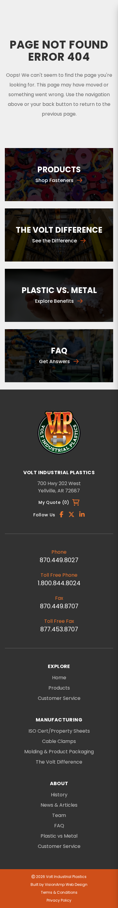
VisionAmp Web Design (66, 884)
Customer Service (59, 698)
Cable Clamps (59, 741)
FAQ (59, 825)
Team (59, 815)
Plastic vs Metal (59, 836)
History (59, 795)
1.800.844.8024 (59, 583)
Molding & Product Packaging (59, 751)
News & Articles (59, 805)
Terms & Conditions (59, 892)
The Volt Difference (59, 762)
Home (59, 677)
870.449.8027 (59, 560)
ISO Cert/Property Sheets (59, 731)
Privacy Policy (59, 900)
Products (59, 687)
